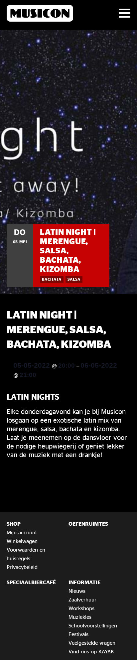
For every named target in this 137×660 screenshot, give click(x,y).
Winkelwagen (22, 541)
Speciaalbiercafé (31, 582)
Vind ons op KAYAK (91, 651)
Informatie (84, 582)
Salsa (74, 279)
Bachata (52, 279)
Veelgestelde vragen (91, 643)
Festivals (78, 634)
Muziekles (79, 617)
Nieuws (76, 591)
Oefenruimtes (88, 524)
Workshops (81, 608)
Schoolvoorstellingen (92, 625)
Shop (14, 524)
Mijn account (22, 532)
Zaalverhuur (82, 599)
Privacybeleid (22, 567)
